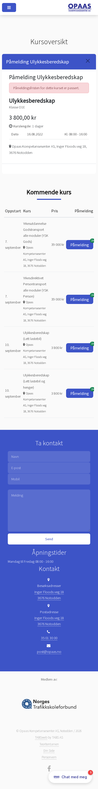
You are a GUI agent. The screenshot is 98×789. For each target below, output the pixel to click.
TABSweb (41, 737)
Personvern (49, 757)
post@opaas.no (49, 651)
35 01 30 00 (49, 638)
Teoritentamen (49, 744)
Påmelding (81, 243)
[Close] (88, 61)
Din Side (49, 751)
